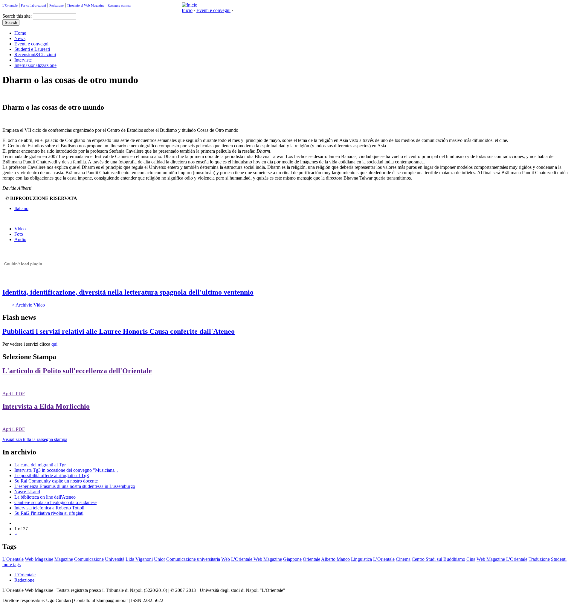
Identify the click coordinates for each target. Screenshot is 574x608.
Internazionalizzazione (35, 65)
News (19, 38)
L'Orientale (10, 5)
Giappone (292, 559)
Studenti (559, 559)
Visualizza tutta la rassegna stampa (34, 439)
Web (225, 559)
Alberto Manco (335, 559)
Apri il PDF (13, 393)
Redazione (56, 5)
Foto (18, 234)
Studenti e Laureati (32, 49)
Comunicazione (89, 559)
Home (20, 33)
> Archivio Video (28, 304)
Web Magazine (39, 559)
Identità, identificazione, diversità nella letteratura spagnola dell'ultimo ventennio (128, 292)
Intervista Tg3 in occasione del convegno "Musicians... (66, 470)
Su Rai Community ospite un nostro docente (56, 480)
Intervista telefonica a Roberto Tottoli (49, 507)
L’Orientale (384, 559)
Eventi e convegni (213, 10)
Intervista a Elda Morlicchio (46, 406)
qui (54, 344)
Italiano (21, 208)
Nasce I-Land (27, 491)
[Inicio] (189, 4)
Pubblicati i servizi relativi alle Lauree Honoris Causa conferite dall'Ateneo (118, 331)
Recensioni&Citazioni (35, 54)
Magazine (63, 559)
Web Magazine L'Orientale (502, 559)
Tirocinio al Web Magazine (85, 5)
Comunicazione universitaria (193, 559)
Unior (159, 559)
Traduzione (539, 559)
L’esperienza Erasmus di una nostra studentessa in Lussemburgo (74, 486)
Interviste (23, 59)
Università (114, 559)
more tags (11, 564)
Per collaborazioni (33, 5)
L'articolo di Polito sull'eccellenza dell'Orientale (77, 371)
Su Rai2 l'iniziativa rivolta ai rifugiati (48, 513)
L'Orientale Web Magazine (256, 559)
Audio (20, 239)
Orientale (311, 559)
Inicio (187, 10)
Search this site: (17, 16)
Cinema (403, 559)
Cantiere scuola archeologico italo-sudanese (55, 502)
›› (15, 534)
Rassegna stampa (119, 5)
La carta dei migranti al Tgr (40, 464)
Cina (470, 559)
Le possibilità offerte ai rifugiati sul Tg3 (51, 475)
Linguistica (361, 559)
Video (20, 228)
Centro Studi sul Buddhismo (438, 559)
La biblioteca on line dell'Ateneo (45, 497)
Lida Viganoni (139, 559)
